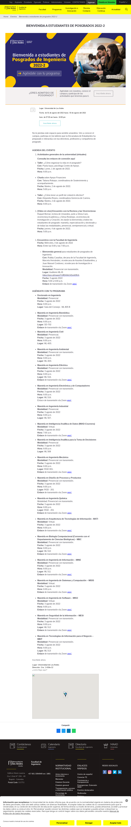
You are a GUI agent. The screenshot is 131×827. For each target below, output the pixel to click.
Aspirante (18, 2)
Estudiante (28, 2)
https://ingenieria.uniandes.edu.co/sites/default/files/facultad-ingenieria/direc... (81, 746)
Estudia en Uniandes (107, 2)
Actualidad (116, 9)
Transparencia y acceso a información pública (65, 789)
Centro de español (84, 774)
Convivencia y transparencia (83, 781)
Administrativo (56, 2)
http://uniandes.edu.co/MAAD (111, 746)
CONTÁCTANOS (79, 2)
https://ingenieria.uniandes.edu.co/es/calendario (50, 746)
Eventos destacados (85, 790)
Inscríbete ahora (103, 93)
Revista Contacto (86, 9)
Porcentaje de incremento (61, 794)
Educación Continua (101, 9)
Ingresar (91, 2)
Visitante (67, 2)
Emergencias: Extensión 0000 (87, 786)
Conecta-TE (82, 777)
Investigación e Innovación (72, 9)
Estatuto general (62, 785)
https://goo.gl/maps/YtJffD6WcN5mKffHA (60, 275)
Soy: (11, 2)
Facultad (42, 9)
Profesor (46, 2)
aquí (73, 159)
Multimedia (81, 793)
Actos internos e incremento (62, 775)
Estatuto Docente (62, 782)
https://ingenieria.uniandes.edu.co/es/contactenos (20, 746)
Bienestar (59, 779)
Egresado (37, 2)
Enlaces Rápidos (82, 767)
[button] (65, 695)
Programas (57, 9)
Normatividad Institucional (63, 767)
